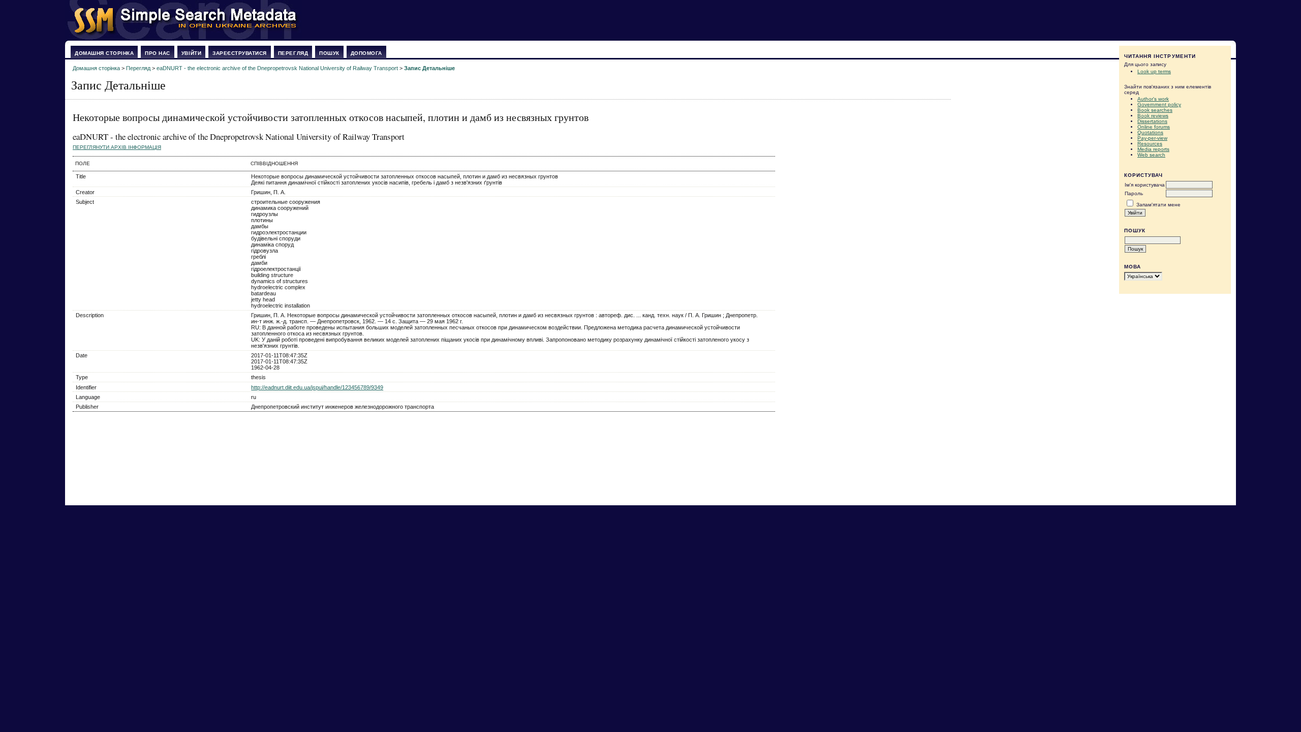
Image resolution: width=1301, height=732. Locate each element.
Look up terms (1154, 71)
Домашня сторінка (104, 53)
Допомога (366, 53)
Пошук (329, 53)
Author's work (1153, 99)
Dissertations (1152, 121)
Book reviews (1152, 115)
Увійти (191, 53)
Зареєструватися (239, 53)
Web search (1151, 155)
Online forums (1153, 127)
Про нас (157, 53)
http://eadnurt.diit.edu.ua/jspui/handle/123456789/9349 (317, 387)
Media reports (1153, 149)
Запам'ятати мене (1158, 204)
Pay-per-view (1152, 138)
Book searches (1154, 110)
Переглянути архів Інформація (117, 147)
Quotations (1150, 132)
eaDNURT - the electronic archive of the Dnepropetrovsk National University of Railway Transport (277, 68)
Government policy (1159, 104)
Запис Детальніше (429, 68)
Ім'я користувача (1145, 185)
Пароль (1134, 193)
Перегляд (293, 53)
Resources (1149, 143)
